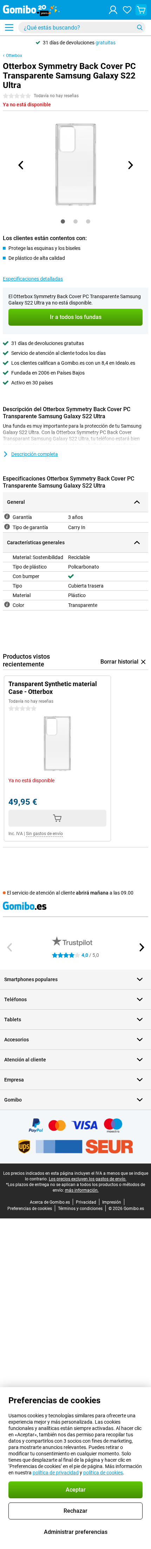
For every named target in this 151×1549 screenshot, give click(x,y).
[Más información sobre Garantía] (7, 516)
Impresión (111, 1202)
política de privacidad (56, 1472)
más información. (82, 1190)
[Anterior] (21, 165)
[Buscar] (139, 27)
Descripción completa (34, 454)
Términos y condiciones (80, 1208)
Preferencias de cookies (29, 1208)
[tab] (63, 221)
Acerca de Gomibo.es (50, 1202)
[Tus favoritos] (127, 9)
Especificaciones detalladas (33, 279)
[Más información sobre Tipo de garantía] (7, 526)
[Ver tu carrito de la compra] (141, 9)
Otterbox (14, 55)
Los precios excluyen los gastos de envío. (87, 1179)
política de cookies (103, 1472)
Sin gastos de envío (44, 833)
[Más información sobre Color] (7, 604)
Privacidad (86, 1202)
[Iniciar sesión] (113, 9)
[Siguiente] (130, 165)
